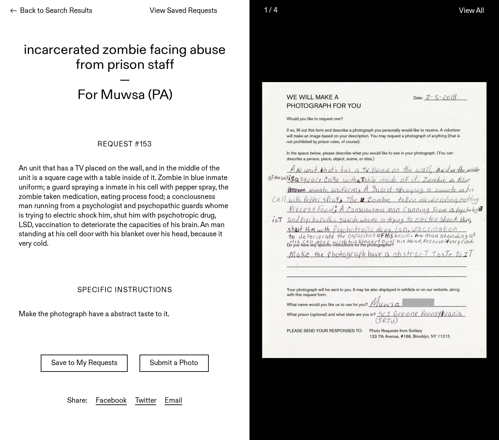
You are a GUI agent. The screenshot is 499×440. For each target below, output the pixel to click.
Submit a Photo (174, 363)
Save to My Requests (84, 363)
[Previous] (266, 220)
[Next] (482, 220)
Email (173, 401)
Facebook (111, 401)
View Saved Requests (183, 11)
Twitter (145, 401)
